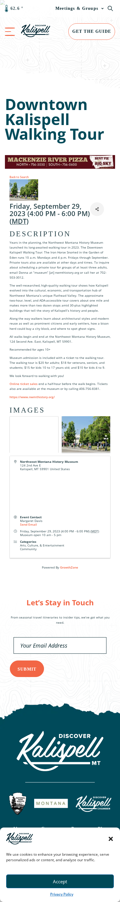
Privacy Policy (61, 894)
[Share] (97, 209)
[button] (111, 839)
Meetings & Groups (76, 8)
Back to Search (19, 177)
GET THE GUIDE (91, 31)
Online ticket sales (24, 384)
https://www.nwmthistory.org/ (32, 397)
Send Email (28, 524)
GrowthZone (69, 567)
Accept (60, 881)
